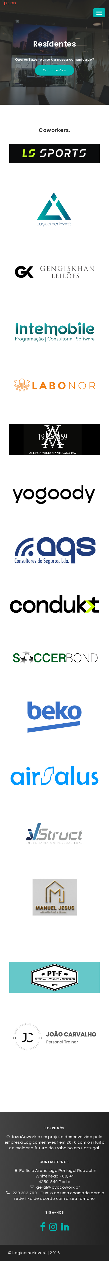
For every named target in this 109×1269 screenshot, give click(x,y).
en (13, 3)
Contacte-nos (54, 70)
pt (6, 3)
